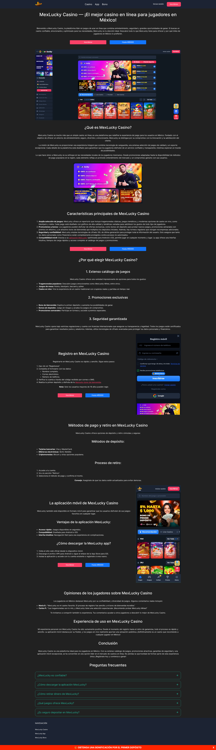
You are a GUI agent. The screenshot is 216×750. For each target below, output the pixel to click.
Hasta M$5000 (128, 42)
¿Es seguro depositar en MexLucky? (58, 712)
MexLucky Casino (41, 729)
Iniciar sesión (158, 4)
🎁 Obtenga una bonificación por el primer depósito (108, 747)
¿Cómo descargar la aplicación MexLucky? (62, 684)
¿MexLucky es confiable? (52, 675)
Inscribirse (174, 4)
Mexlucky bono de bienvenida (88, 382)
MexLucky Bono (40, 738)
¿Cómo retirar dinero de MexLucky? (58, 693)
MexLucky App (40, 733)
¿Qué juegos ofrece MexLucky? (55, 703)
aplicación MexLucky (78, 238)
